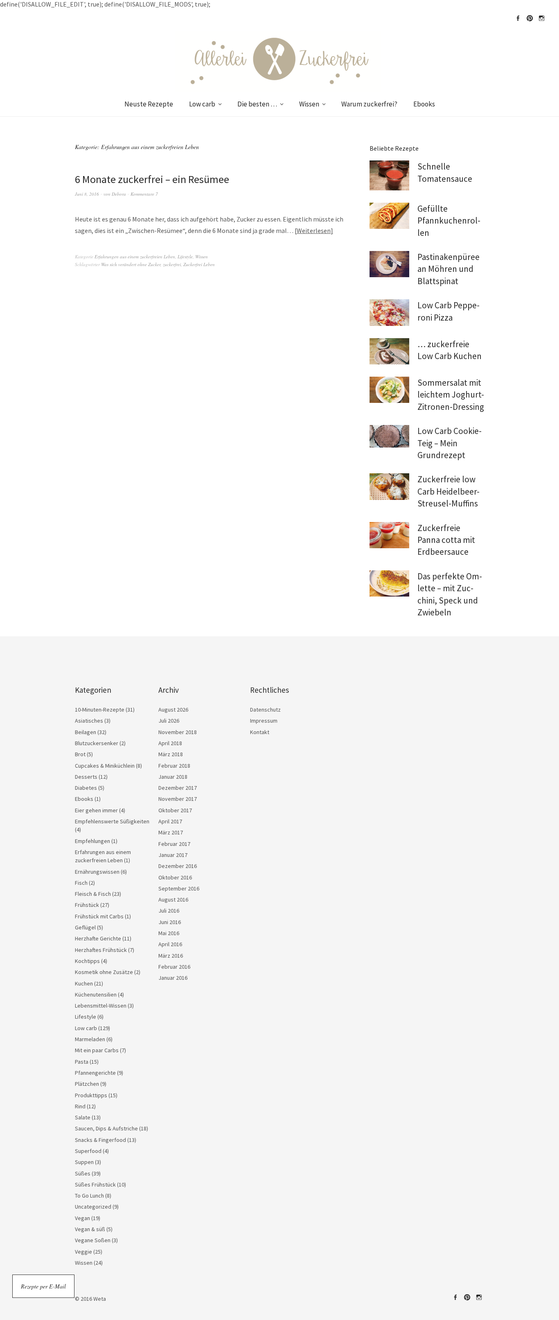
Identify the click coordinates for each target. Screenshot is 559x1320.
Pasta (81, 1061)
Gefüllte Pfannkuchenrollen (448, 220)
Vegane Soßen (92, 1240)
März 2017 (170, 832)
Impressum (263, 720)
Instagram (541, 18)
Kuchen (84, 983)
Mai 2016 (168, 933)
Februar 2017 (174, 844)
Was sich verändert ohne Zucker (130, 264)
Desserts (86, 776)
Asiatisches (89, 720)
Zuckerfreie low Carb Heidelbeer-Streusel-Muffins (448, 491)
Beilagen (85, 732)
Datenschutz (265, 709)
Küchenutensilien (96, 994)
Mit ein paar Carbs (97, 1050)
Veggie (83, 1251)
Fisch (81, 882)
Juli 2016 (168, 910)
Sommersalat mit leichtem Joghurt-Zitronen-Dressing (450, 394)
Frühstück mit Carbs (99, 916)
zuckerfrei (172, 264)
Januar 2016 (172, 977)
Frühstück (87, 905)
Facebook (518, 18)
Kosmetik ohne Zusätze (104, 972)
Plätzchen (87, 1083)
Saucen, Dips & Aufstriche (106, 1128)
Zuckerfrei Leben (199, 264)
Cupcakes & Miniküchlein (105, 765)
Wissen (309, 103)
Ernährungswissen (97, 871)
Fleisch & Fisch (93, 893)
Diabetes (86, 787)
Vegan (82, 1218)
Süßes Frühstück (95, 1184)
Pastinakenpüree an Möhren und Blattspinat (448, 269)
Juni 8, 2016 (87, 194)
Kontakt (259, 732)
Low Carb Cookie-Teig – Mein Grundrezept (449, 443)
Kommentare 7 (144, 194)
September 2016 (178, 888)
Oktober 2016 (175, 877)
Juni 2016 (169, 922)
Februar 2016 (174, 966)
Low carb (202, 103)
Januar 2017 (172, 855)
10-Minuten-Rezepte (99, 709)
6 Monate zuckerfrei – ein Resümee (152, 179)
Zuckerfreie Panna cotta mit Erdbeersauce (446, 540)
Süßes (82, 1173)
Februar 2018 (174, 765)
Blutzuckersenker (96, 743)
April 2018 (170, 743)
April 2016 (170, 944)
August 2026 (173, 709)
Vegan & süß (90, 1229)
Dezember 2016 (177, 866)
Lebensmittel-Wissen (100, 1005)
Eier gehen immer (96, 810)
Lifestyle (185, 256)
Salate (82, 1117)
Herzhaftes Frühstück (101, 950)
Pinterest (529, 18)
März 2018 (170, 754)
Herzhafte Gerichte (98, 938)
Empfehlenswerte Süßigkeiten (112, 821)
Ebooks (424, 103)
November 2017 (177, 798)
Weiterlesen (314, 230)
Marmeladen (90, 1039)
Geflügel (85, 927)
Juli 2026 (168, 720)
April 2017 (170, 821)
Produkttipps (91, 1095)
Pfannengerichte (95, 1072)
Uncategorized (93, 1206)
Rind (80, 1106)
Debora (119, 194)
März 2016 (170, 955)
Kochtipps (87, 961)
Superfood (88, 1151)
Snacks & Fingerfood (100, 1140)
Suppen (84, 1162)
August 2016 (173, 899)
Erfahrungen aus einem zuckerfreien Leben (135, 256)
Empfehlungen (92, 841)
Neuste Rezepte (148, 103)
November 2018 (177, 732)
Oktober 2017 (175, 810)
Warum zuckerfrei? (369, 103)
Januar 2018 (172, 776)
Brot (80, 754)
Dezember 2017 (177, 787)
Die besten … (257, 103)
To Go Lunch (89, 1195)
